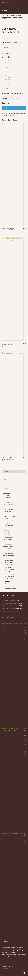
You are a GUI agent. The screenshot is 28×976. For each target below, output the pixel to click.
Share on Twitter (9, 74)
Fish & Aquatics (6, 530)
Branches (20, 17)
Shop (8, 15)
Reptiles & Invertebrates (16, 15)
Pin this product (8, 77)
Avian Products (8, 507)
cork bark (9, 54)
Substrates (7, 585)
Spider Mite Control (9, 553)
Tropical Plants (8, 544)
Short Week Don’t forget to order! (11, 611)
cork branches (14, 54)
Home (4, 15)
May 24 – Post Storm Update (10, 608)
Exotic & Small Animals (8, 504)
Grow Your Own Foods (10, 516)
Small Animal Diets (9, 509)
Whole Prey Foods (9, 502)
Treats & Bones (8, 500)
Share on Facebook (9, 75)
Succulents (7, 541)
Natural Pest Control (8, 546)
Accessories (7, 557)
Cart (21, 972)
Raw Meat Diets (8, 497)
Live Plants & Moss (7, 539)
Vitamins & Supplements (10, 588)
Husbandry (7, 581)
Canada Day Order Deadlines (10, 605)
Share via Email (8, 79)
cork (5, 54)
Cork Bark (15, 17)
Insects (6, 518)
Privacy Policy (5, 968)
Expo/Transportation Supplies (11, 578)
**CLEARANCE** (6, 493)
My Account (4, 973)
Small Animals (8, 511)
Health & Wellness (9, 534)
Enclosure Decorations (6, 17)
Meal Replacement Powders (11, 520)
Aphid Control (8, 548)
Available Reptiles (9, 560)
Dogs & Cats (6, 495)
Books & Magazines (9, 562)
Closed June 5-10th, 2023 (9, 603)
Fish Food (7, 532)
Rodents (6, 527)
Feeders (5, 513)
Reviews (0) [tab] (5, 88)
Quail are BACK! (7, 600)
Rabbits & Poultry (9, 525)
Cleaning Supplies (9, 567)
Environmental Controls (10, 576)
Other (6, 550)
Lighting (6, 583)
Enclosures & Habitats (10, 574)
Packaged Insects (9, 523)
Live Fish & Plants (9, 537)
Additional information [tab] (8, 84)
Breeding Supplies (9, 564)
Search (14, 973)
